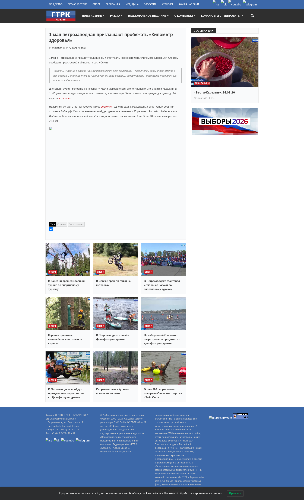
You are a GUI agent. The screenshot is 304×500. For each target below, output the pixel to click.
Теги (52, 224)
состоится (107, 106)
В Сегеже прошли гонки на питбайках (113, 282)
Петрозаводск (76, 224)
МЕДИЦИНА (132, 4)
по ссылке (64, 98)
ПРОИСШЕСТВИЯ (77, 4)
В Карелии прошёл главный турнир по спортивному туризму (66, 285)
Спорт (52, 272)
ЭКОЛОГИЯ (150, 4)
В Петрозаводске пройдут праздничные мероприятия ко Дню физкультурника (66, 393)
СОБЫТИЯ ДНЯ (204, 30)
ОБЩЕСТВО (55, 4)
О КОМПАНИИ (183, 15)
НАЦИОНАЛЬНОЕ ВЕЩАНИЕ (147, 15)
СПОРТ (96, 4)
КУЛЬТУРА (167, 4)
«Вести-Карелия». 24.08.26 (214, 92)
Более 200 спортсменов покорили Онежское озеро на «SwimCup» (163, 393)
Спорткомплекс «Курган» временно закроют (112, 391)
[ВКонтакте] (51, 229)
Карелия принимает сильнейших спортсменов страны (65, 339)
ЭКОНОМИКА (113, 4)
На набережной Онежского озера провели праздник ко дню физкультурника (161, 339)
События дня (202, 83)
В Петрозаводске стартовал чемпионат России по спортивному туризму (162, 285)
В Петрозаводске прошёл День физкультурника (112, 337)
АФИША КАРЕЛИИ (189, 4)
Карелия (61, 224)
